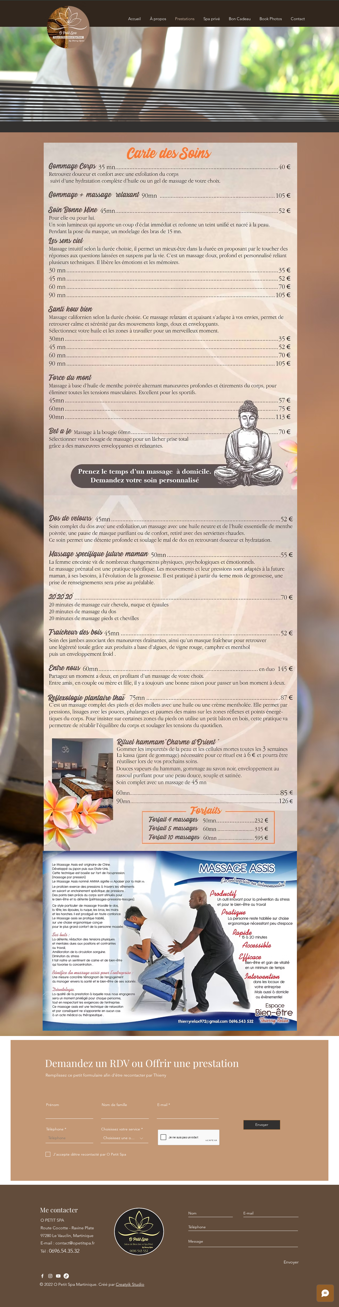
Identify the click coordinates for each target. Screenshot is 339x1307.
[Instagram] (50, 1276)
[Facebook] (42, 1276)
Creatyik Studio (130, 1284)
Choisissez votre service (120, 1129)
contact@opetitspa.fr (75, 1242)
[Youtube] (58, 1276)
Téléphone (55, 1129)
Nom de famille (114, 1105)
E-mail (162, 1105)
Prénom (52, 1105)
